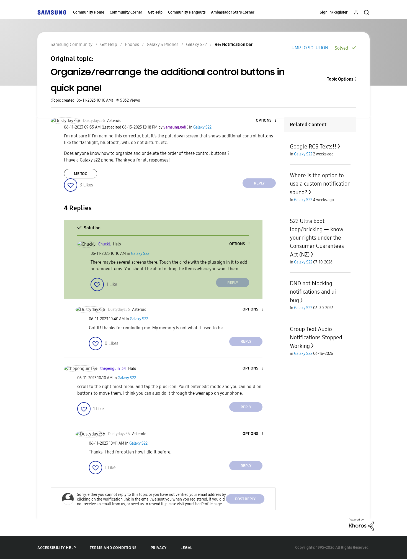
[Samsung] (51, 12)
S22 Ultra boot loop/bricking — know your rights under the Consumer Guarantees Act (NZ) (317, 238)
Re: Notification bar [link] (234, 44)
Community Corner (126, 12)
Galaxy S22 (196, 44)
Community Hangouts (186, 12)
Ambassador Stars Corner (232, 12)
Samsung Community (71, 44)
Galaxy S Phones (162, 44)
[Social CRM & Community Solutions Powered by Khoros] (361, 524)
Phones (132, 44)
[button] (266, 120)
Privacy (159, 547)
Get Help (155, 12)
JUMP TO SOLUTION (309, 47)
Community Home (88, 12)
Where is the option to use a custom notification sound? (320, 184)
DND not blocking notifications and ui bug (313, 292)
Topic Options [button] (340, 79)
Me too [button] (80, 173)
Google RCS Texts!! (313, 146)
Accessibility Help (56, 547)
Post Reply (245, 499)
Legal (186, 547)
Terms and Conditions (113, 547)
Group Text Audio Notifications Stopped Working (316, 337)
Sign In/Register (334, 12)
